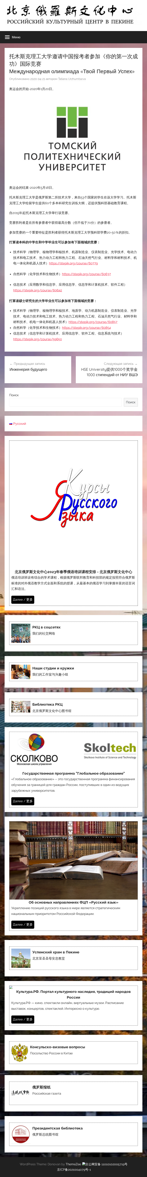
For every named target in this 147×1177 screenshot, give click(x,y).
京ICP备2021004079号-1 (74, 1169)
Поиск (14, 395)
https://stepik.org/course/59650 (37, 339)
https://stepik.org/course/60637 (86, 274)
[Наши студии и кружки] (73, 672)
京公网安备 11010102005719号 (106, 1164)
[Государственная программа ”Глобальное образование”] (73, 769)
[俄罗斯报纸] (73, 1093)
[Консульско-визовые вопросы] (73, 1053)
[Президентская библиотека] (73, 1134)
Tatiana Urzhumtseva (72, 79)
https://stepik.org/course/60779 (73, 263)
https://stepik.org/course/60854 (86, 328)
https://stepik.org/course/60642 (37, 290)
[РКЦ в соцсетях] (73, 633)
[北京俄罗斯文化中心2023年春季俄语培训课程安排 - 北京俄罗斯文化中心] (73, 523)
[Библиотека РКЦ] (73, 707)
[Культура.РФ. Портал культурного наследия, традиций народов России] (73, 1005)
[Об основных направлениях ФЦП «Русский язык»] (73, 875)
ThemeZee (73, 1164)
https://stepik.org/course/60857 (93, 322)
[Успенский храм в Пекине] (73, 958)
